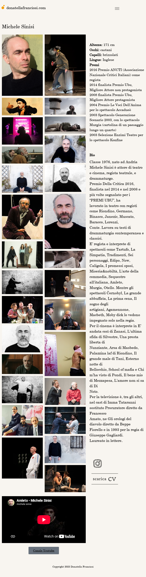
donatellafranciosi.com (26, 7)
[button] (117, 9)
